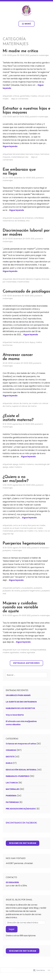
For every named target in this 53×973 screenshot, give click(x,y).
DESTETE (10, 756)
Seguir (12, 929)
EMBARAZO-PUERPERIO (17, 776)
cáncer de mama (20, 403)
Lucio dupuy (30, 342)
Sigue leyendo (10, 146)
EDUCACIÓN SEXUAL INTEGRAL (21, 769)
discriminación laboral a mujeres (27, 279)
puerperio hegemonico (31, 590)
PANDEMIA (11, 795)
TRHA (27, 220)
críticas (16, 96)
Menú (28, 23)
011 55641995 (12, 882)
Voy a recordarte (15, 714)
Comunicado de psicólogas (26, 291)
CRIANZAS (11, 750)
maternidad (8, 531)
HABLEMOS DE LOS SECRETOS (20, 708)
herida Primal (18, 342)
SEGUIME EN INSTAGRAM (22, 950)
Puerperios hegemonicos (24, 543)
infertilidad (39, 218)
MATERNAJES (44, 55)
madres (33, 96)
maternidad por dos (19, 157)
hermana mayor (32, 154)
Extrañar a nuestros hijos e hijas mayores (26, 111)
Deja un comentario (19, 98)
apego (15, 464)
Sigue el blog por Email (19, 900)
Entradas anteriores (26, 663)
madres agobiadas (11, 652)
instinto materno (26, 464)
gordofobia (25, 96)
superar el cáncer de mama (24, 406)
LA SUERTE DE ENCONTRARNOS (21, 701)
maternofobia (23, 282)
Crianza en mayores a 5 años (21, 743)
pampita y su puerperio (23, 588)
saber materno (15, 467)
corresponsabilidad (38, 650)
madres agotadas (27, 652)
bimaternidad (19, 154)
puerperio (38, 588)
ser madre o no (30, 531)
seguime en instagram (22, 843)
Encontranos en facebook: (21, 823)
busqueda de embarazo (23, 218)
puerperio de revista (11, 590)
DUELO (9, 763)
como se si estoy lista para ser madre (29, 525)
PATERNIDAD (18, 531)
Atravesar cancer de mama (18, 357)
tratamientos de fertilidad (14, 220)
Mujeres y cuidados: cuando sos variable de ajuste (20, 607)
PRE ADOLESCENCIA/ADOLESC (21, 808)
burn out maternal (21, 650)
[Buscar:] (26, 675)
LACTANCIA (12, 782)
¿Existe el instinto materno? (18, 418)
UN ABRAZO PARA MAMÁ (18, 695)
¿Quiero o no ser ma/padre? (15, 479)
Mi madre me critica (20, 51)
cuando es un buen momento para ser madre (23, 528)
